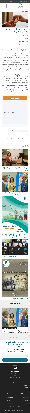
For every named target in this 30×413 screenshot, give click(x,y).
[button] (1, 1)
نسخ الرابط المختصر (15, 98)
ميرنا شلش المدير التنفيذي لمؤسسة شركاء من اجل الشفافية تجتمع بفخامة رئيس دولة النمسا (16, 193)
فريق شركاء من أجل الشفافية (11, 410)
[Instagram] (7, 1)
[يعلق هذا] (11, 138)
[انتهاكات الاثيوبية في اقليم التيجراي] (15, 260)
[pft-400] (20, 6)
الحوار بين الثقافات (10, 403)
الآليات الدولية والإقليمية (9, 400)
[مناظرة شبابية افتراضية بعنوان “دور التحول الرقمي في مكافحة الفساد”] (15, 239)
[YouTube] (4, 1)
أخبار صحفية (26, 400)
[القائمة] (28, 6)
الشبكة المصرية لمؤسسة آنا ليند (22, 389)
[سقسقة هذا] (15, 138)
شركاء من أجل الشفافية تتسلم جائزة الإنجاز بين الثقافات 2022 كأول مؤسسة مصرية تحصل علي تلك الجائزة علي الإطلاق (15, 169)
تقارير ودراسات (25, 397)
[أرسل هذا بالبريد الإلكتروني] (21, 138)
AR (11, 6)
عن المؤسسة (26, 385)
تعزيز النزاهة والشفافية (9, 397)
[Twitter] (9, 1)
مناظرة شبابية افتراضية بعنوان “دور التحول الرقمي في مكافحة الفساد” (15, 257)
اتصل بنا (26, 387)
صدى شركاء (24, 11)
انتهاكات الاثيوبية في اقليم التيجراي (20, 298)
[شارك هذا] (18, 138)
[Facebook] (11, 1)
